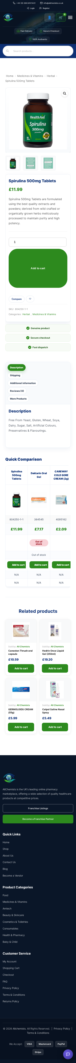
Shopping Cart (11, 967)
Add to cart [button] (18, 564)
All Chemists (23, 646)
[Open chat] (68, 1054)
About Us (8, 855)
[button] (65, 93)
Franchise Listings (38, 808)
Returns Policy (11, 1001)
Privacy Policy (11, 988)
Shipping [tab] (15, 375)
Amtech (7, 908)
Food (5, 895)
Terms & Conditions (14, 994)
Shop (6, 848)
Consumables (10, 928)
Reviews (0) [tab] (17, 390)
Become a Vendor (13, 875)
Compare (17, 299)
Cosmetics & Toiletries (15, 921)
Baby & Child (10, 941)
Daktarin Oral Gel (39, 475)
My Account (9, 961)
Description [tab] (16, 367)
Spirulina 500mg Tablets (16, 475)
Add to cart (38, 268)
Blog (5, 868)
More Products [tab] (18, 398)
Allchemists (19, 1028)
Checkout (8, 974)
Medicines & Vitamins (30, 76)
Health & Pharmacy (14, 935)
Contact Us (9, 862)
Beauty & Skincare (13, 915)
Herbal (51, 76)
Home (9, 76)
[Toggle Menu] (70, 17)
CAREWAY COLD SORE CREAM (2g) (61, 475)
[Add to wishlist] (30, 299)
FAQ (5, 981)
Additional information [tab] (23, 383)
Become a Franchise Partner (38, 819)
